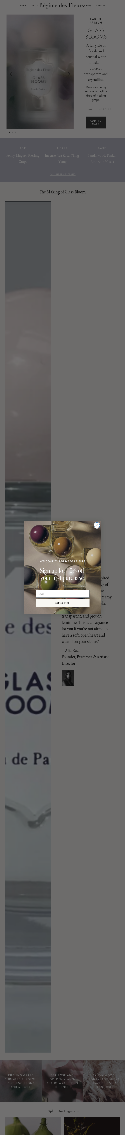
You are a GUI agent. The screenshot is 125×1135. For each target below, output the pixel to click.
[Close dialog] (97, 525)
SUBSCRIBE (62, 603)
